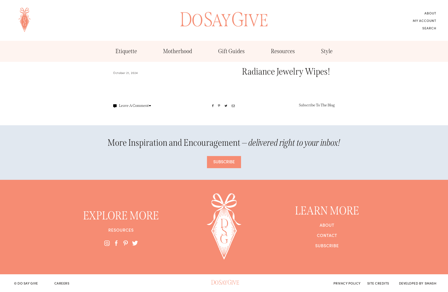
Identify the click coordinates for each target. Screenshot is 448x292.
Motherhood (177, 51)
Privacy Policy (347, 283)
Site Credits (378, 283)
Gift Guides (231, 51)
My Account (424, 20)
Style (326, 51)
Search (429, 28)
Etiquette (126, 51)
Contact (327, 235)
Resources (283, 51)
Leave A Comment (134, 105)
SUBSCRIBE (224, 161)
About (430, 13)
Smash (431, 283)
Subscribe (327, 245)
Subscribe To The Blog (317, 105)
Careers (62, 283)
